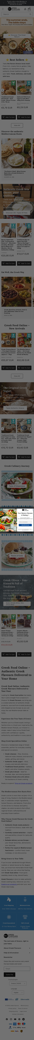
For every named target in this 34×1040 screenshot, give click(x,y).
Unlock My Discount (25, 525)
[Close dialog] (33, 509)
